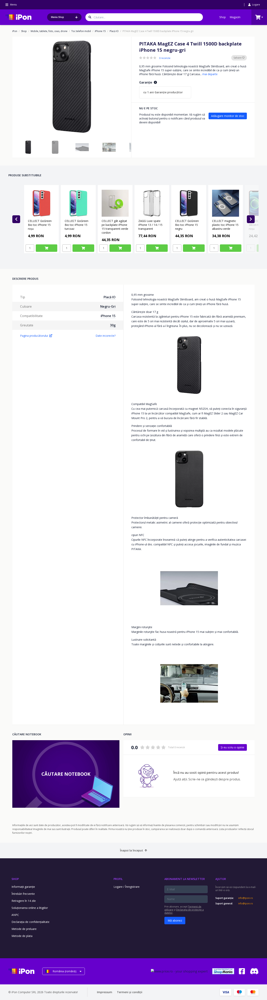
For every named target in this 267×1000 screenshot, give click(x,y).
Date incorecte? (106, 335)
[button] (28, 147)
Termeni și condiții (129, 992)
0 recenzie (164, 58)
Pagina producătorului (34, 335)
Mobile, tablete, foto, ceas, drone (49, 31)
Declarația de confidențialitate (30, 922)
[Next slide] (251, 219)
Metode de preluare (24, 929)
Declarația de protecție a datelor (184, 911)
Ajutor (220, 879)
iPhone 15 (100, 31)
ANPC (15, 915)
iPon (14, 31)
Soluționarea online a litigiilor (30, 908)
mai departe (210, 74)
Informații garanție (23, 887)
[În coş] (46, 248)
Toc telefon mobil (81, 31)
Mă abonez (175, 920)
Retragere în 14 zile (24, 901)
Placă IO (114, 31)
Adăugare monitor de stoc (227, 116)
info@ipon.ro (245, 898)
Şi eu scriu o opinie (232, 747)
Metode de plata (22, 936)
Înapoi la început (131, 850)
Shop (222, 17)
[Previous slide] (16, 219)
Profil (118, 879)
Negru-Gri (108, 306)
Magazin (235, 17)
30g (113, 325)
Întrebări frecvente (23, 894)
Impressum (104, 992)
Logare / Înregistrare (127, 887)
